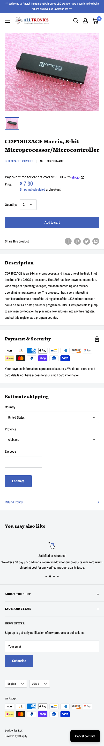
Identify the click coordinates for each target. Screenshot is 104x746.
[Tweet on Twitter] (86, 241)
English (11, 684)
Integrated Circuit (19, 161)
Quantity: (11, 204)
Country (10, 407)
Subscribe (19, 660)
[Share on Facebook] (68, 241)
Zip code (10, 451)
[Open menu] (7, 21)
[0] (95, 21)
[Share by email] (95, 241)
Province (10, 429)
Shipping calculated (32, 189)
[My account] (85, 20)
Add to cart (52, 222)
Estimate (18, 481)
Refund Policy (14, 502)
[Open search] (76, 20)
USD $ (35, 684)
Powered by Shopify (16, 736)
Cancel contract (85, 736)
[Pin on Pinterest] (77, 241)
